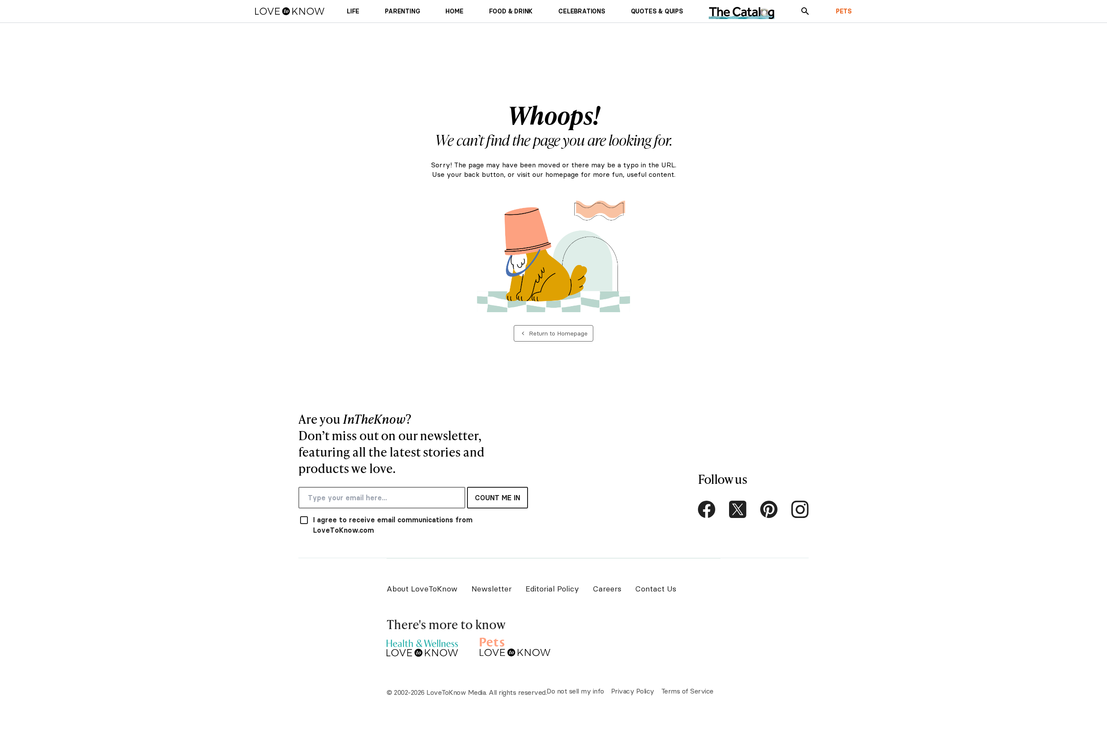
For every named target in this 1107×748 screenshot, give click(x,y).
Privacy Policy (632, 691)
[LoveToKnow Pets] (515, 646)
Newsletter (491, 589)
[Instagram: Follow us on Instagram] (800, 509)
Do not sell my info (575, 691)
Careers (607, 589)
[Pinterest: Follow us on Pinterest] (768, 509)
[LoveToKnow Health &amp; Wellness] (422, 646)
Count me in (497, 497)
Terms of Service (687, 691)
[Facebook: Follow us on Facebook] (706, 509)
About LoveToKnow (422, 589)
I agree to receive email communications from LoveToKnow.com (393, 524)
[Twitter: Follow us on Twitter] (737, 509)
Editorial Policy (552, 589)
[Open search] (805, 11)
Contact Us (655, 589)
